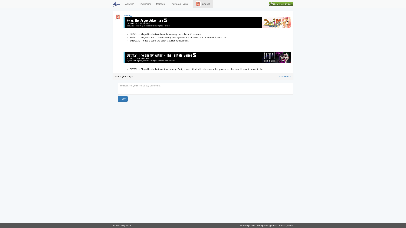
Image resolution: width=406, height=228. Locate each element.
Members (161, 4)
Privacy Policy (287, 226)
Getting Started (248, 226)
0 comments (285, 76)
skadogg (205, 4)
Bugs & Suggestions (268, 226)
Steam (128, 226)
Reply (123, 99)
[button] (198, 4)
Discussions (145, 4)
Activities (129, 4)
